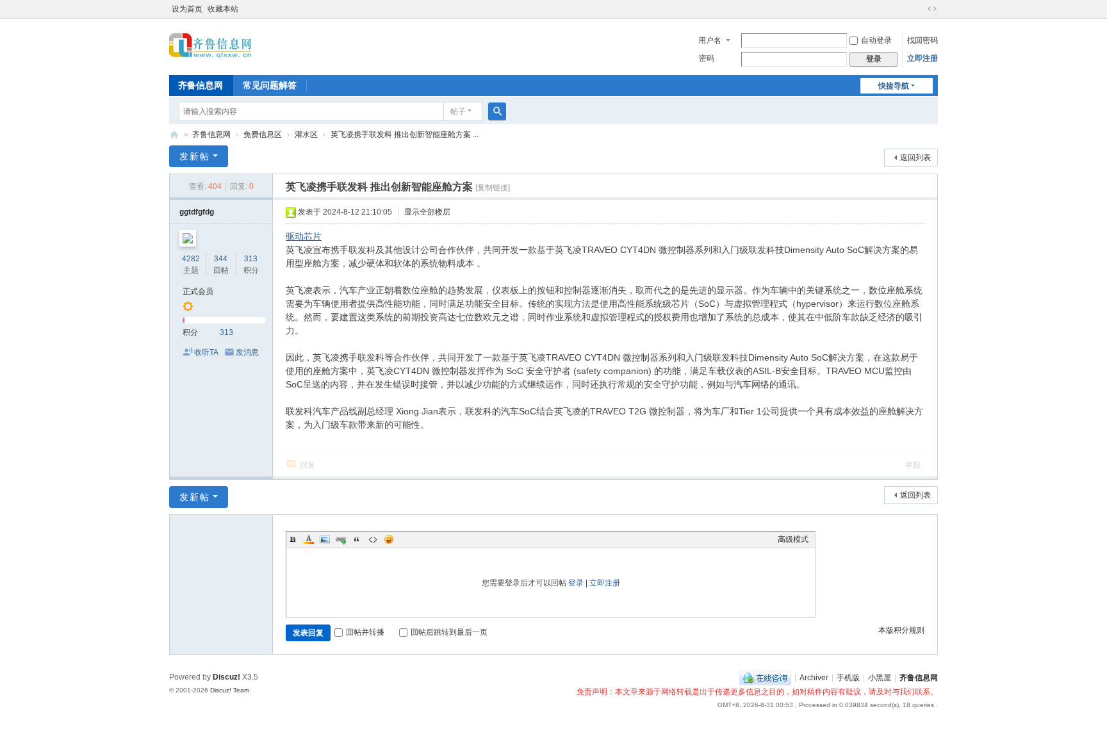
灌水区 (306, 134)
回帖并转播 (365, 632)
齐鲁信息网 (200, 85)
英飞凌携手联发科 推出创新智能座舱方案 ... (405, 134)
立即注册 (922, 58)
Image (324, 539)
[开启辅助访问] (920, 9)
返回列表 (915, 157)
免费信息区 (262, 134)
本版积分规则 (901, 630)
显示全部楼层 (427, 212)
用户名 (709, 40)
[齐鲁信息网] (210, 45)
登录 (576, 582)
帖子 (458, 111)
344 (220, 258)
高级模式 (793, 539)
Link (340, 539)
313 (251, 258)
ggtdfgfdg (196, 212)
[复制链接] (492, 187)
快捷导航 (893, 85)
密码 (706, 58)
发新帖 (194, 156)
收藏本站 (223, 8)
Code (372, 539)
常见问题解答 (270, 85)
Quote (356, 539)
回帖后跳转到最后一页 (449, 632)
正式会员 (198, 291)
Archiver (814, 677)
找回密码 (922, 40)
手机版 (848, 677)
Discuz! (226, 677)
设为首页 (187, 8)
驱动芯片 (304, 236)
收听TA (206, 352)
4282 (191, 258)
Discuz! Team (229, 690)
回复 (307, 465)
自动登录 (876, 40)
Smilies (388, 539)
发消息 (247, 352)
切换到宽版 (932, 9)
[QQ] (765, 677)
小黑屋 (879, 677)
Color (308, 539)
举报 (913, 465)
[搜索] (497, 111)
